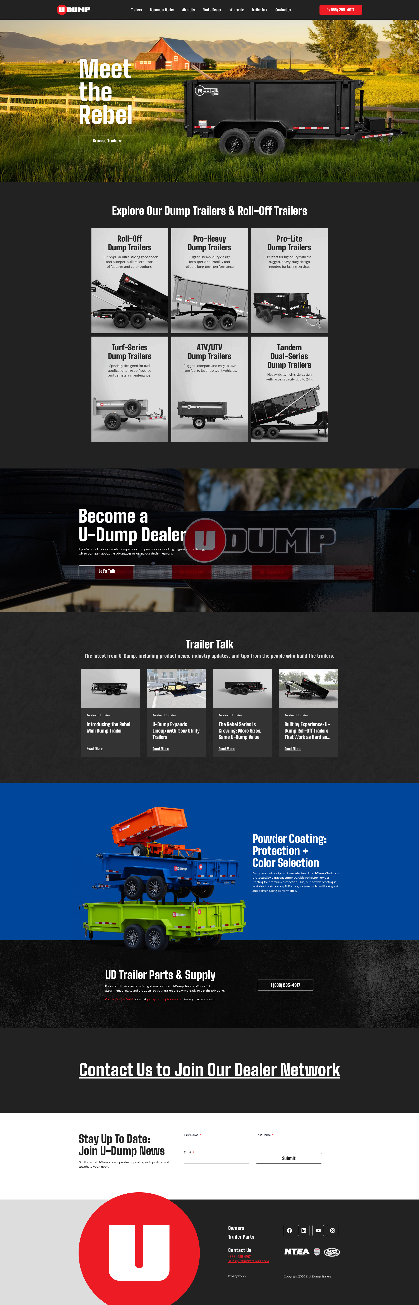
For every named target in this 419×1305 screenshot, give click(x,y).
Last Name (263, 1135)
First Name (191, 1135)
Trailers (136, 10)
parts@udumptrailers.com (165, 999)
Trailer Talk (259, 10)
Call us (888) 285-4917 (120, 999)
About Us (188, 10)
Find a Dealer (212, 10)
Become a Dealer (162, 10)
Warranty (237, 10)
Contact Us (283, 10)
